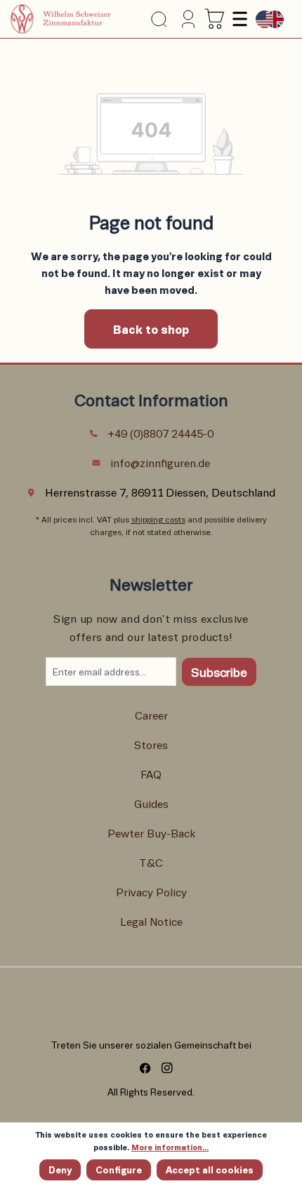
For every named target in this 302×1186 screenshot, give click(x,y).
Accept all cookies (210, 1169)
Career (151, 715)
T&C (151, 862)
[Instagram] (162, 1068)
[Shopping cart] (214, 19)
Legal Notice (151, 921)
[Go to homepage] (61, 19)
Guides (151, 803)
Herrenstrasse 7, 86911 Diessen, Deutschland (160, 492)
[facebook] (140, 1068)
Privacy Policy (151, 891)
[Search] (159, 19)
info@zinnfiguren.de (160, 462)
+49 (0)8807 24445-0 (160, 433)
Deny (60, 1169)
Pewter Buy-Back (151, 833)
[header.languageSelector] (269, 19)
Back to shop (151, 329)
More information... (170, 1147)
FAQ (151, 774)
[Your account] (187, 19)
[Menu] (238, 19)
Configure (119, 1169)
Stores (151, 744)
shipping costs (158, 519)
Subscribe (219, 672)
